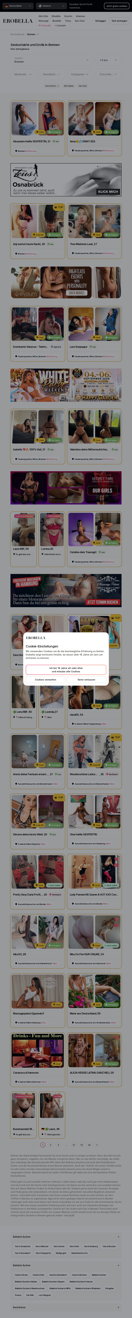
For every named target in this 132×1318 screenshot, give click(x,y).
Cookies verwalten (45, 679)
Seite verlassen (86, 679)
